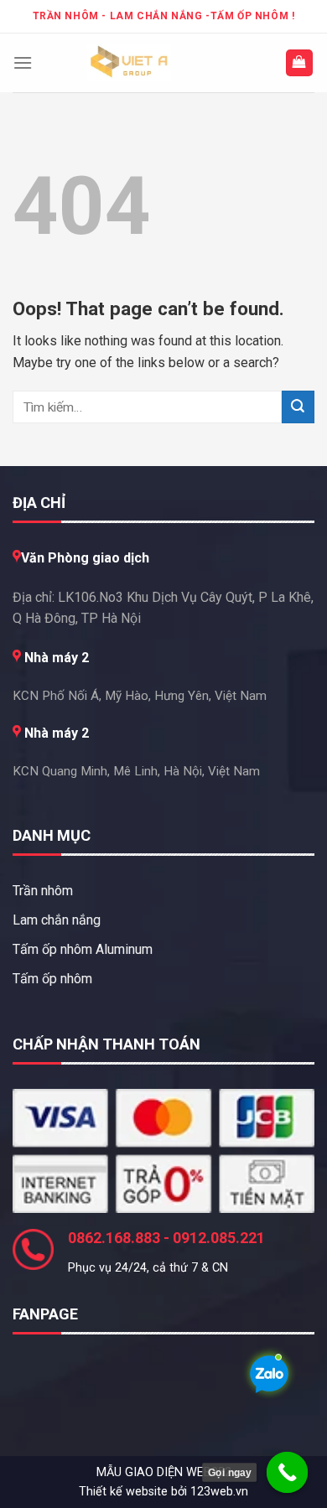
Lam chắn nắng (57, 920)
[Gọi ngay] (288, 1473)
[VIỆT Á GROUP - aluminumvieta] (129, 63)
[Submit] (298, 407)
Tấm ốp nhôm (52, 979)
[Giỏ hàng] (300, 63)
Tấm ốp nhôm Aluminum (83, 949)
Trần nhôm (43, 891)
